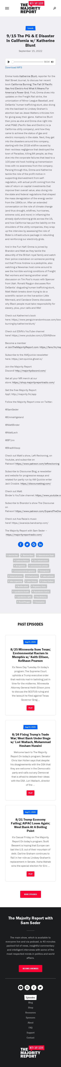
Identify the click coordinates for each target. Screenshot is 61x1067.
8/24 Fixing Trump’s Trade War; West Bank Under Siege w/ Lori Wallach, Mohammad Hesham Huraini (30, 740)
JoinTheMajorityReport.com (23, 347)
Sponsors (30, 1017)
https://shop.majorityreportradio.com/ (33, 382)
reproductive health (21, 591)
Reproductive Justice (41, 591)
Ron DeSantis (41, 596)
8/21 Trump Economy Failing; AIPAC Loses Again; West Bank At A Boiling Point (30, 825)
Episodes (30, 997)
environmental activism (39, 565)
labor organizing (16, 581)
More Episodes (30, 894)
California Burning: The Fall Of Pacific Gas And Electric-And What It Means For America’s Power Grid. (28, 88)
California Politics (22, 560)
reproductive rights (24, 596)
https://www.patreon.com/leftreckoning (37, 463)
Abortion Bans (28, 555)
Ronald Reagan (24, 602)
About (30, 1022)
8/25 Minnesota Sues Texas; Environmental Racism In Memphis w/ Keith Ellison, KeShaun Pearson (30, 655)
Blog (30, 1002)
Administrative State (46, 555)
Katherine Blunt (28, 76)
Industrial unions (16, 576)
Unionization (40, 602)
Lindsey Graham (47, 581)
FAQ (31, 1027)
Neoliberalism (23, 586)
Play (30, 708)
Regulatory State (39, 586)
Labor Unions (32, 581)
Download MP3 (13, 67)
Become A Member (30, 968)
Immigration (44, 571)
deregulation (20, 565)
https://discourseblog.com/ (35, 483)
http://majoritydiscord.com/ (30, 370)
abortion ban (13, 555)
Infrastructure (32, 576)
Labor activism (48, 576)
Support (31, 1032)
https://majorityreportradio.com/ (24, 534)
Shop (30, 1007)
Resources (30, 1012)
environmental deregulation (24, 571)
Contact (30, 1037)
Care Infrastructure (41, 560)
